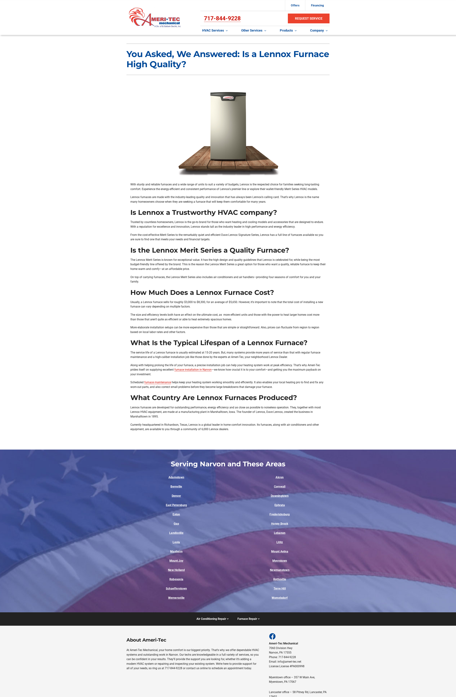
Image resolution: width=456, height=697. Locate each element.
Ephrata (279, 505)
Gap (176, 523)
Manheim (176, 551)
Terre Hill (280, 588)
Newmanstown (279, 570)
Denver (176, 496)
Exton (176, 514)
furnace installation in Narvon (193, 369)
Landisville (176, 533)
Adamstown (176, 477)
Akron (280, 477)
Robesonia (176, 579)
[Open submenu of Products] (297, 30)
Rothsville (279, 579)
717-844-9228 (222, 18)
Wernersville (176, 597)
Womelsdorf (280, 597)
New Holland (176, 570)
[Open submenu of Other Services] (266, 30)
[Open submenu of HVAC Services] (228, 30)
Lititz (279, 542)
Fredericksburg (280, 514)
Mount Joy (176, 560)
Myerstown (279, 560)
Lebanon (280, 533)
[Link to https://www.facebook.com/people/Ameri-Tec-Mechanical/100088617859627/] (272, 636)
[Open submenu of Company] (328, 30)
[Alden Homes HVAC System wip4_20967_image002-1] (155, 8)
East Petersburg (176, 505)
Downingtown (280, 496)
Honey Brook (279, 523)
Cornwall (280, 486)
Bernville (176, 486)
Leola (176, 542)
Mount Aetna (279, 551)
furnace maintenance (157, 382)
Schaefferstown (176, 588)
